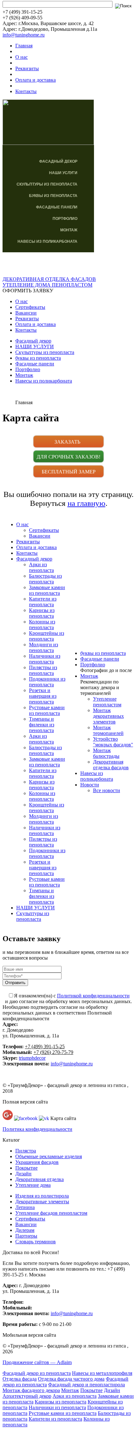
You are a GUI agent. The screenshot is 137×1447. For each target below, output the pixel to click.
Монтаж (68, 230)
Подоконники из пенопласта (47, 681)
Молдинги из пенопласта (43, 647)
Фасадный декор (58, 161)
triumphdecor (32, 1058)
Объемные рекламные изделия (48, 1156)
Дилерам (24, 1230)
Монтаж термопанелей (108, 730)
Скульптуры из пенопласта (47, 184)
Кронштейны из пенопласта (46, 636)
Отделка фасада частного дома (71, 1379)
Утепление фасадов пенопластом (51, 1213)
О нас (21, 57)
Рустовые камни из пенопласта (47, 710)
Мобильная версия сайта (29, 1335)
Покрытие (26, 1168)
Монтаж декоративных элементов (108, 716)
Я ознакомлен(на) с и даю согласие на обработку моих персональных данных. (68, 998)
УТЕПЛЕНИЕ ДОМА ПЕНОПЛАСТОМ (47, 285)
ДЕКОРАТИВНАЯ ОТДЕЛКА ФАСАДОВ (49, 279)
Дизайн (23, 1173)
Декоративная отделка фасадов (111, 764)
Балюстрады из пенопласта (45, 578)
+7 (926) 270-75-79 (53, 1052)
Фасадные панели (56, 207)
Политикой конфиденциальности (93, 995)
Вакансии (26, 313)
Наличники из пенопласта (44, 658)
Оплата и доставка (35, 80)
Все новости (106, 790)
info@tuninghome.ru (24, 34)
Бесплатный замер (69, 471)
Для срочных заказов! (68, 456)
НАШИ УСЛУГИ (63, 173)
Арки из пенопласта (41, 567)
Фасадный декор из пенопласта (37, 1373)
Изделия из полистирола (42, 1196)
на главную (86, 503)
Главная (23, 45)
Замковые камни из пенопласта (47, 590)
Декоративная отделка (39, 1179)
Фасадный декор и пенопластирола (86, 1384)
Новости (89, 784)
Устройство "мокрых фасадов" (113, 741)
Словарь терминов (35, 1241)
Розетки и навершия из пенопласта (42, 696)
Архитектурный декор (27, 1396)
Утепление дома (33, 1185)
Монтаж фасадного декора (31, 1390)
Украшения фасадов (37, 1162)
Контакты (26, 91)
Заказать (68, 442)
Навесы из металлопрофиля (102, 1373)
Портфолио (65, 218)
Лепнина (25, 1207)
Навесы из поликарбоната (47, 241)
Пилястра (25, 1150)
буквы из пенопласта (53, 196)
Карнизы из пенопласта (41, 613)
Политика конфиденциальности (37, 1129)
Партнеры (26, 1236)
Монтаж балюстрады (106, 753)
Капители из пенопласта (42, 601)
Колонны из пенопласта (42, 624)
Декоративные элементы (42, 1201)
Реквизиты (27, 68)
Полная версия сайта (25, 1101)
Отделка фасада (20, 1379)
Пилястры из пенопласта (43, 670)
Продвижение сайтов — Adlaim (37, 1362)
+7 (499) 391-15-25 (45, 1046)
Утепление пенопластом (107, 701)
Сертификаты (30, 307)
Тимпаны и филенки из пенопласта (41, 724)
